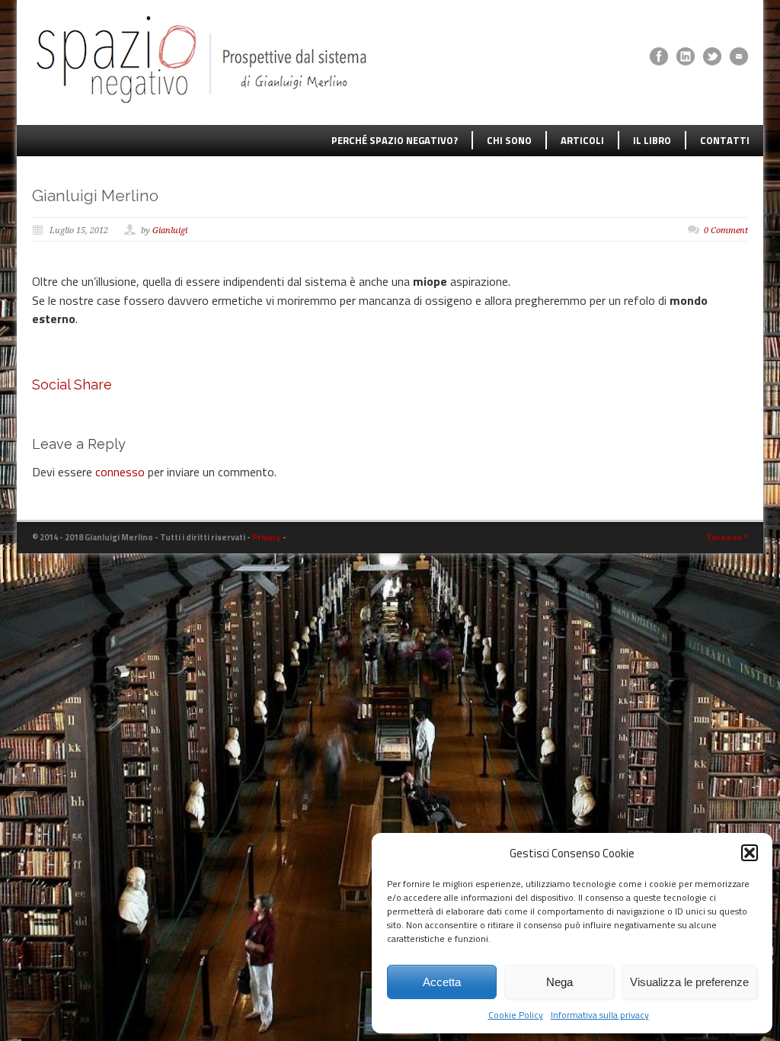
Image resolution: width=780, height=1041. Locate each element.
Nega (559, 981)
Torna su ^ (727, 537)
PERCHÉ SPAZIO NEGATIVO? (394, 140)
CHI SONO (509, 140)
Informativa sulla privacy (600, 1014)
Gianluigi (169, 230)
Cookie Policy (515, 1014)
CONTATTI (725, 140)
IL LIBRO (652, 140)
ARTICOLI (582, 140)
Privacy (266, 537)
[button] (749, 852)
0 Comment (726, 230)
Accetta (442, 981)
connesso (120, 472)
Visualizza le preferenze (689, 981)
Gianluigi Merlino (95, 195)
